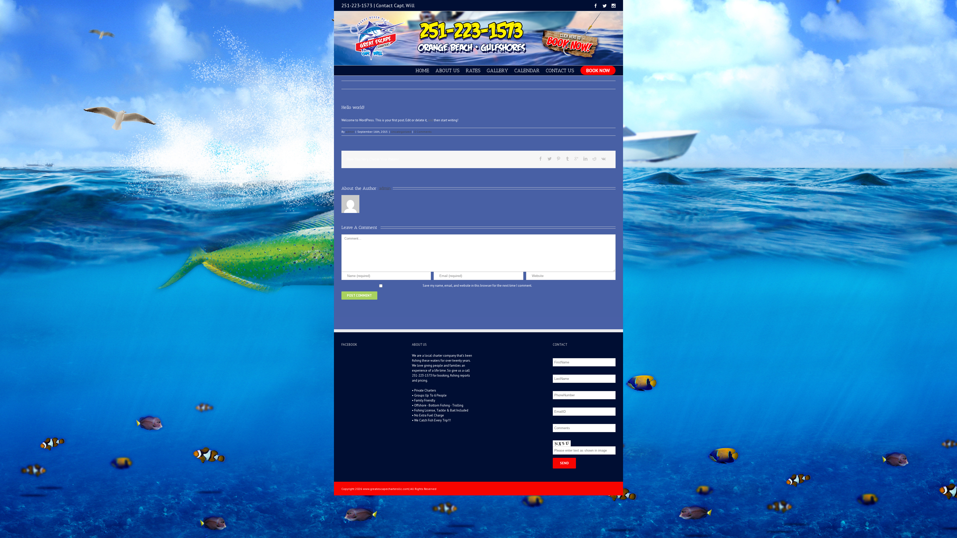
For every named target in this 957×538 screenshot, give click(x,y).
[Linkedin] (585, 159)
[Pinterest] (558, 159)
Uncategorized (401, 132)
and (430, 120)
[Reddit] (594, 159)
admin (349, 132)
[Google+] (576, 159)
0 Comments (423, 132)
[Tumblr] (567, 159)
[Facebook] (596, 6)
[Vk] (603, 159)
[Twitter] (605, 6)
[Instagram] (614, 6)
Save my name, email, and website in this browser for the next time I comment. (477, 285)
